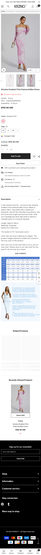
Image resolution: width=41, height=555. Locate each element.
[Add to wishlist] (34, 156)
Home (3, 11)
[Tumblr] (8, 504)
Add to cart (15, 156)
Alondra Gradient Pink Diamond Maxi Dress (20, 425)
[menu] (2, 6)
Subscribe (20, 459)
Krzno (10, 98)
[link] (10, 366)
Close (39, 2)
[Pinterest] (2, 504)
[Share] (38, 156)
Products (10, 11)
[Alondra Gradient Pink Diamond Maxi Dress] (20, 399)
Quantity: (4, 145)
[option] (20, 43)
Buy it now (20, 163)
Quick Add (20, 415)
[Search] (8, 6)
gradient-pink (20, 434)
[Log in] (33, 6)
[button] (34, 70)
